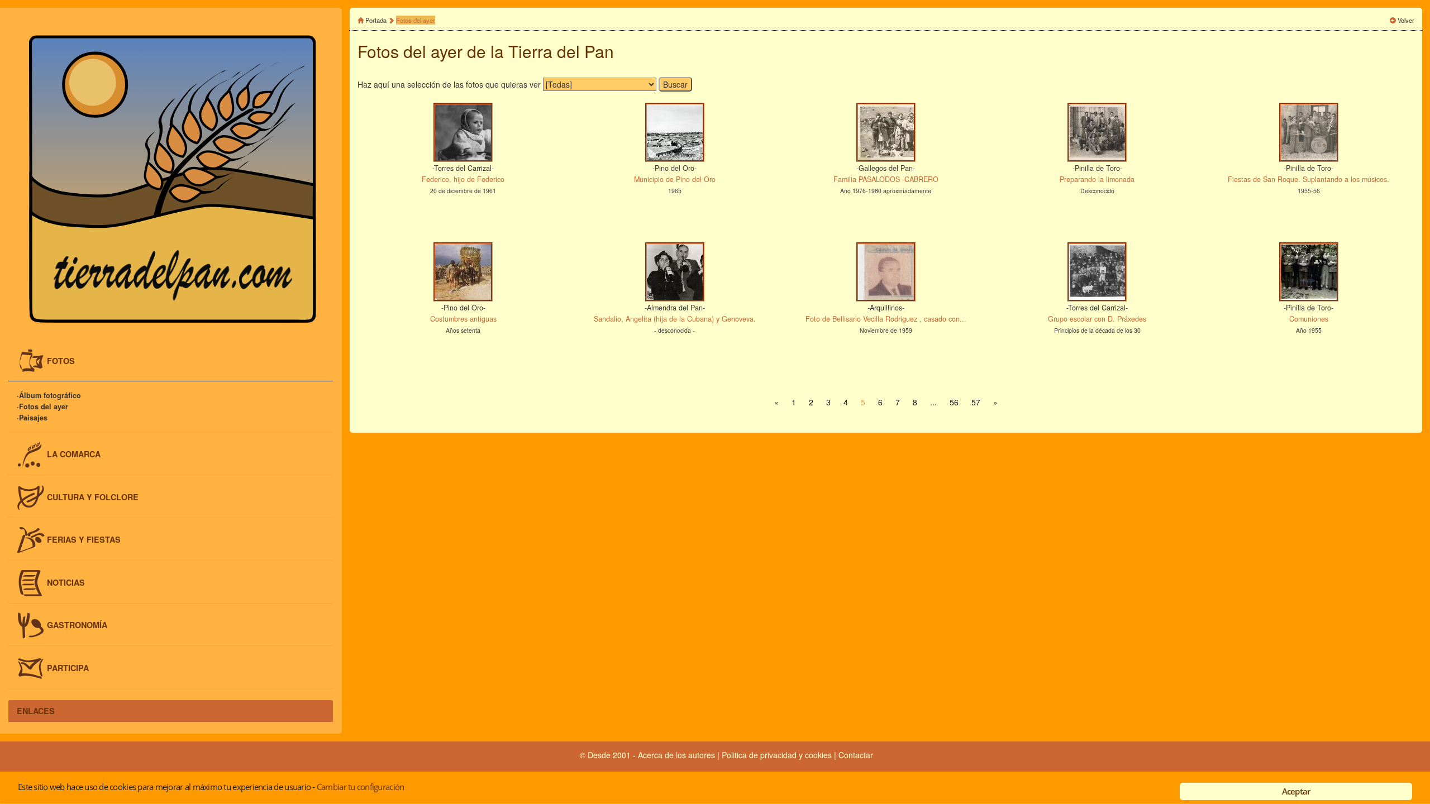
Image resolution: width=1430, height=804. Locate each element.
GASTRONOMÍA (77, 624)
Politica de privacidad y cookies (778, 754)
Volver (1406, 20)
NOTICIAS (66, 581)
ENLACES (36, 710)
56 (954, 402)
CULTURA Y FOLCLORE (93, 496)
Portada (376, 20)
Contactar (855, 754)
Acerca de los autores (676, 754)
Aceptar (1296, 791)
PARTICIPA (68, 667)
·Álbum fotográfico (49, 396)
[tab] (170, 361)
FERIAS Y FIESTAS (84, 539)
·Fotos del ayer (42, 407)
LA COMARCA (74, 454)
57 (975, 402)
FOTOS (61, 360)
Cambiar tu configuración (360, 786)
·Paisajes (32, 418)
